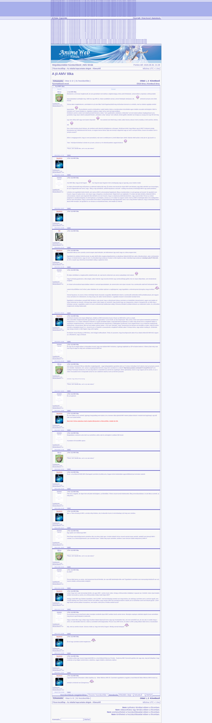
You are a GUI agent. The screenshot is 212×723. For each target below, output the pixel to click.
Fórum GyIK (136, 18)
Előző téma (141, 84)
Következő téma (153, 84)
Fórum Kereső (146, 18)
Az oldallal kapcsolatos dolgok (79, 68)
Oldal (142, 81)
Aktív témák (88, 65)
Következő (155, 81)
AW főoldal (55, 18)
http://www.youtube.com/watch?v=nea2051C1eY (138, 368)
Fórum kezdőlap (59, 68)
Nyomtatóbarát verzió (60, 84)
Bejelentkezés (156, 18)
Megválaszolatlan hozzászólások (66, 65)
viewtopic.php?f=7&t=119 (150, 258)
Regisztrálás (63, 18)
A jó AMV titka (62, 74)
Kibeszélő (97, 68)
